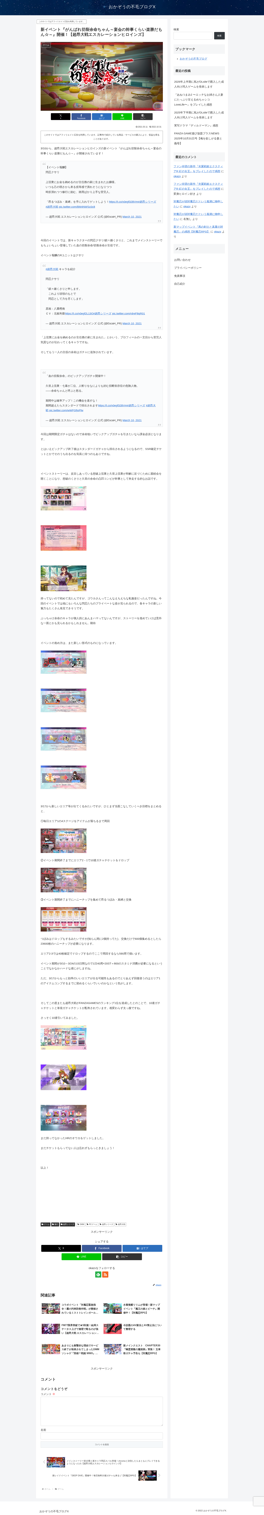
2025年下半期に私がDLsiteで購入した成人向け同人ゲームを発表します (199, 115)
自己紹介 (179, 283)
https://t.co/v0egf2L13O (79, 313)
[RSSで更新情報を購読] (105, 1274)
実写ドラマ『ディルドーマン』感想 (196, 125)
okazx (177, 176)
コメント (48, 1394)
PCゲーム (93, 1224)
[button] (143, 116)
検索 (176, 29)
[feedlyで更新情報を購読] (98, 1274)
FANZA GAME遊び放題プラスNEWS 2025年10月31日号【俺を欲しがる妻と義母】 (198, 138)
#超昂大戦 (52, 206)
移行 (56, 1224)
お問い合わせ (182, 259)
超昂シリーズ (68, 1224)
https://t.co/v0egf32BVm (123, 201)
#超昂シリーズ (147, 201)
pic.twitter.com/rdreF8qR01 (128, 313)
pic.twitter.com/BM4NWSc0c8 (77, 206)
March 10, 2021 (132, 216)
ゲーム (47, 1224)
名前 (43, 1429)
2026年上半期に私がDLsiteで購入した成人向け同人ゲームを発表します (199, 84)
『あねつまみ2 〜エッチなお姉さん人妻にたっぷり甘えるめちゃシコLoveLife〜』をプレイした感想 (198, 99)
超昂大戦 (121, 1224)
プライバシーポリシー (188, 267)
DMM (82, 1224)
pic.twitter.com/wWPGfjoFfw (66, 410)
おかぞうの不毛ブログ (193, 58)
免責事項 (179, 275)
